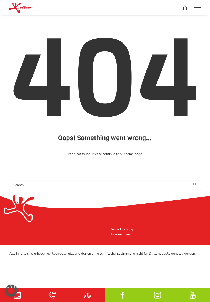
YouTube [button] (192, 295)
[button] (197, 7)
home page (133, 154)
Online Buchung (121, 229)
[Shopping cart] (182, 7)
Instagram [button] (157, 295)
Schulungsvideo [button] (87, 295)
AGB (12, 263)
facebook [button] (122, 295)
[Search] (105, 185)
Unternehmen (120, 234)
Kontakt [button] (52, 295)
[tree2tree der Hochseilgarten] (20, 7)
